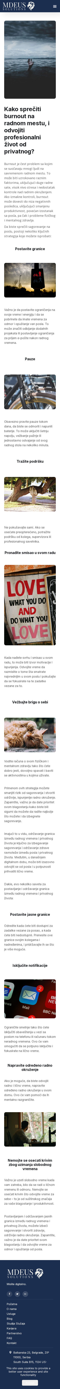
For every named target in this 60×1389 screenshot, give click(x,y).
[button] (55, 6)
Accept (30, 1382)
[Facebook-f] (9, 1294)
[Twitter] (17, 1294)
